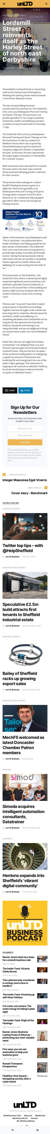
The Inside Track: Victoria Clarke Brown (16, 970)
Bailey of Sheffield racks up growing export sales (20, 678)
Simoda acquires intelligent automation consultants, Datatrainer (23, 814)
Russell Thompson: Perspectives (13, 1065)
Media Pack (40, 1115)
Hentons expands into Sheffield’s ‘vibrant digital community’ (23, 880)
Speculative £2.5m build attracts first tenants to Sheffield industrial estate (21, 612)
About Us (28, 1115)
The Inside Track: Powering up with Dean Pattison (18, 996)
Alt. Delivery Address (26, 1121)
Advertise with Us (20, 1118)
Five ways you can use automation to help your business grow (15, 1052)
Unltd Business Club (12, 1115)
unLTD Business (12, 556)
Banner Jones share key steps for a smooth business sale (18, 958)
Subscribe (25, 442)
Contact (34, 1118)
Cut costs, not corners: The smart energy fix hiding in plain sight (19, 1009)
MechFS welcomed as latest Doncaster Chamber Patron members (23, 745)
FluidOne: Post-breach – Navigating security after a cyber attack (17, 1079)
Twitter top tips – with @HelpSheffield (23, 548)
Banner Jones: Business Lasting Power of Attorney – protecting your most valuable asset (18, 1036)
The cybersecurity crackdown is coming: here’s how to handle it (19, 983)
